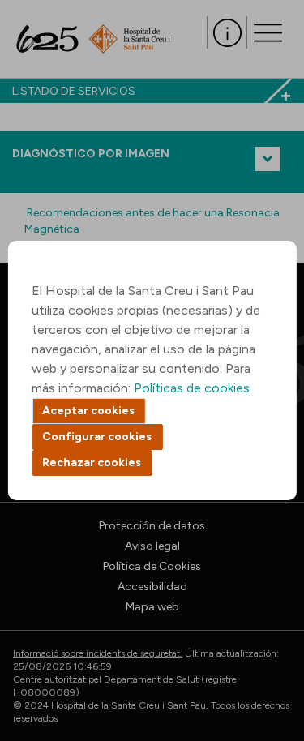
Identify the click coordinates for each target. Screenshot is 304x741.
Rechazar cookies (91, 462)
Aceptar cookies (88, 411)
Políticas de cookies (192, 388)
